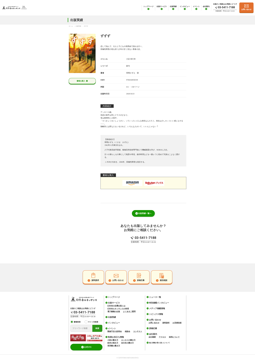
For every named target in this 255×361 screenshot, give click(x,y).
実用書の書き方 (113, 346)
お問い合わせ (154, 323)
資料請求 (166, 323)
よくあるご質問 (129, 311)
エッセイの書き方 (128, 340)
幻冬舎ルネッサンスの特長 (118, 309)
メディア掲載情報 (157, 308)
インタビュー (185, 6)
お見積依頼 (177, 323)
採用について (174, 337)
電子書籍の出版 (113, 311)
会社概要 (152, 337)
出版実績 (173, 6)
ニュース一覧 (155, 297)
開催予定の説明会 (114, 331)
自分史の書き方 (127, 343)
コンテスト (137, 331)
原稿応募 (153, 328)
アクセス (162, 337)
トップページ (148, 6)
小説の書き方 (112, 340)
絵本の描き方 (112, 343)
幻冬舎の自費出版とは (116, 306)
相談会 (127, 331)
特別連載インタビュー (159, 303)
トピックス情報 (156, 314)
